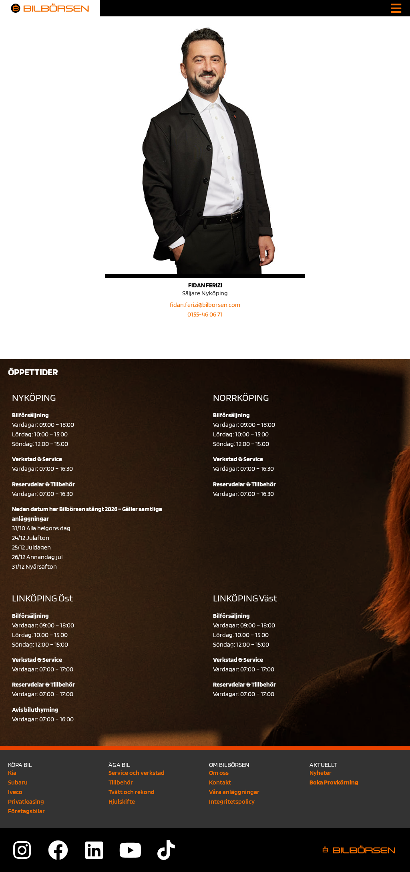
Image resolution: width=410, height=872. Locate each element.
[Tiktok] (166, 850)
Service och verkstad (137, 772)
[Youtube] (130, 850)
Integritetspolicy (232, 801)
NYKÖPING (34, 397)
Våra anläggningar (234, 792)
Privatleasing (26, 801)
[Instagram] (22, 850)
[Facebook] (58, 850)
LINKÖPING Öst (42, 598)
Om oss (219, 772)
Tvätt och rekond (132, 792)
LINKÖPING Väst (245, 598)
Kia (12, 772)
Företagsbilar (26, 811)
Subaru (18, 782)
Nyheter (321, 772)
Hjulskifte (122, 801)
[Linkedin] (94, 850)
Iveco (15, 792)
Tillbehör (121, 782)
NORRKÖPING (241, 397)
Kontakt (220, 782)
